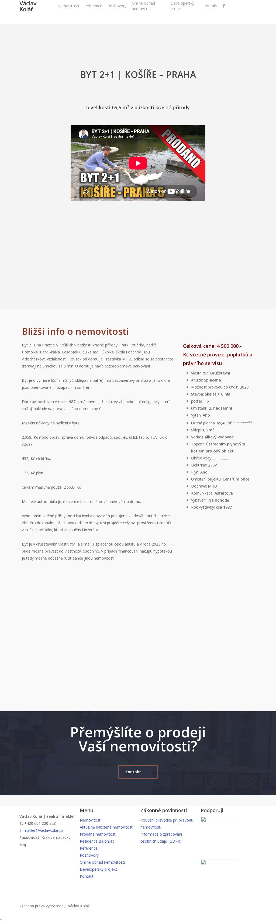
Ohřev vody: (202, 458)
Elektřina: (199, 465)
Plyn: (195, 472)
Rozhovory (89, 855)
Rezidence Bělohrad (97, 841)
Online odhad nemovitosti (102, 862)
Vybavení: (210, 500)
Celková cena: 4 (201, 346)
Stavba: (198, 394)
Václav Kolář (27, 6)
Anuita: (197, 380)
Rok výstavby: (211, 507)
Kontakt (87, 876)
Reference (89, 848)
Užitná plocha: (208, 422)
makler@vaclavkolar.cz (43, 830)
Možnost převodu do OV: (213, 387)
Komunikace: (202, 493)
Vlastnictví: (200, 373)
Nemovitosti (90, 820)
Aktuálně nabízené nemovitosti (106, 827)
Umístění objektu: (207, 479)
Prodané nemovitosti (98, 834)
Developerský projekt (98, 869)
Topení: (198, 444)
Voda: (196, 437)
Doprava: (199, 486)
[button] (138, 772)
